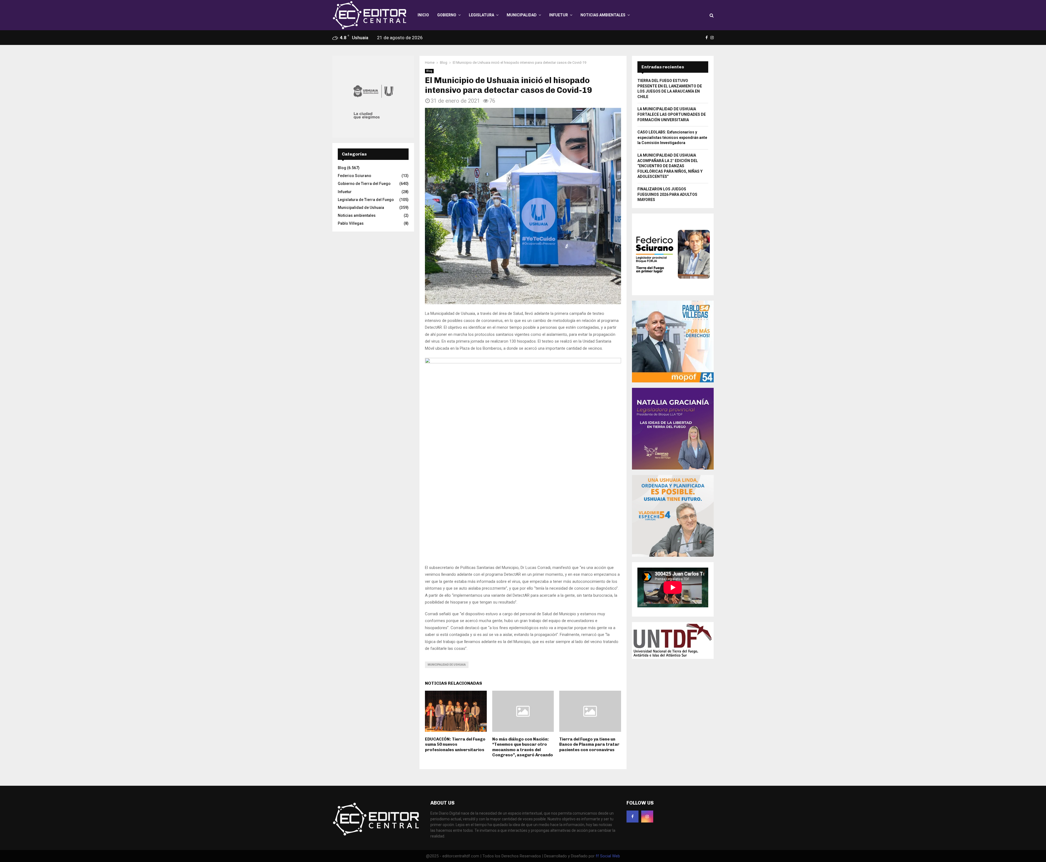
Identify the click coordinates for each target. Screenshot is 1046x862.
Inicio (423, 15)
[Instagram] (647, 817)
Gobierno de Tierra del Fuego (364, 183)
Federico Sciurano (354, 175)
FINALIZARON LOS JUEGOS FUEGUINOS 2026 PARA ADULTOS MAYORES (667, 194)
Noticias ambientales (602, 15)
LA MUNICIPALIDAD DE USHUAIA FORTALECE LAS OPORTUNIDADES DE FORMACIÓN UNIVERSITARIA (671, 114)
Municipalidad (522, 15)
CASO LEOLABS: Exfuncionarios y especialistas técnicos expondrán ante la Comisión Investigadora (672, 137)
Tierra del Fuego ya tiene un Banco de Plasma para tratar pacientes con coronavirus (589, 744)
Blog (429, 70)
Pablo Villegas (351, 223)
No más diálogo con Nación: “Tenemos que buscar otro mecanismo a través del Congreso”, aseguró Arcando (522, 747)
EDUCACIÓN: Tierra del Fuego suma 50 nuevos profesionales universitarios (455, 744)
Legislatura (481, 15)
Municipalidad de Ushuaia (447, 664)
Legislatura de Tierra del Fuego (366, 199)
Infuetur (558, 15)
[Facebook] (632, 817)
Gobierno (446, 15)
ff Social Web (608, 856)
